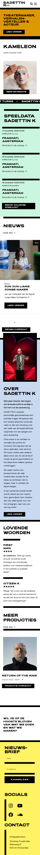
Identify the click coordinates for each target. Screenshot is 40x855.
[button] (31, 4)
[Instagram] (10, 805)
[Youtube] (19, 805)
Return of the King (19, 676)
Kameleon (19, 47)
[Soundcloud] (19, 814)
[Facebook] (10, 814)
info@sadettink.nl (17, 837)
